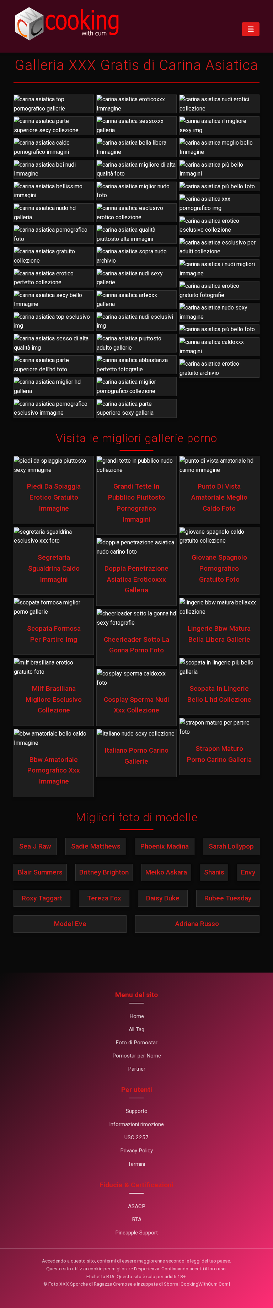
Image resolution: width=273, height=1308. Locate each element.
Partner (136, 1069)
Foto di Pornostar (136, 1042)
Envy (248, 872)
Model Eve (70, 924)
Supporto (137, 1111)
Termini (136, 1164)
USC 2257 (136, 1137)
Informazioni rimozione (136, 1124)
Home (136, 1016)
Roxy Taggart (42, 898)
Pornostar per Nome (136, 1056)
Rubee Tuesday (227, 898)
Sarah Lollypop (231, 846)
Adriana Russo (197, 924)
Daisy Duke (163, 898)
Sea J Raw (35, 846)
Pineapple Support (136, 1232)
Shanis (214, 872)
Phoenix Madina (164, 846)
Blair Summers (40, 872)
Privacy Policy (136, 1150)
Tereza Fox (104, 898)
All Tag (136, 1029)
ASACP (136, 1206)
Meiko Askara (166, 872)
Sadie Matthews (96, 846)
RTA (136, 1219)
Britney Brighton (104, 872)
